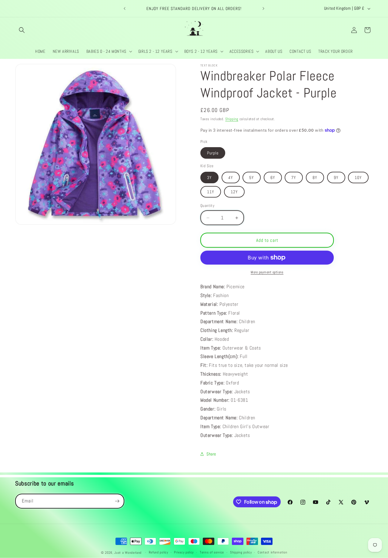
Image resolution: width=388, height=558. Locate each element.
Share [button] (211, 454)
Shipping (231, 119)
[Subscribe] (117, 501)
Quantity (207, 205)
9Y (336, 177)
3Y (209, 177)
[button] (21, 30)
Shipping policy (241, 552)
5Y (251, 177)
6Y (272, 177)
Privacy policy (184, 552)
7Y (293, 177)
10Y (358, 177)
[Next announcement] (263, 8)
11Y (210, 191)
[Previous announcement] (124, 8)
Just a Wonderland (128, 552)
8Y (315, 177)
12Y (234, 191)
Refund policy (158, 552)
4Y (230, 177)
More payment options (267, 272)
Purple (213, 153)
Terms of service (212, 552)
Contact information (272, 552)
